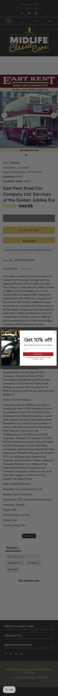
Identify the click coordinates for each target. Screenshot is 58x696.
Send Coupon (38, 354)
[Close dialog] (55, 332)
